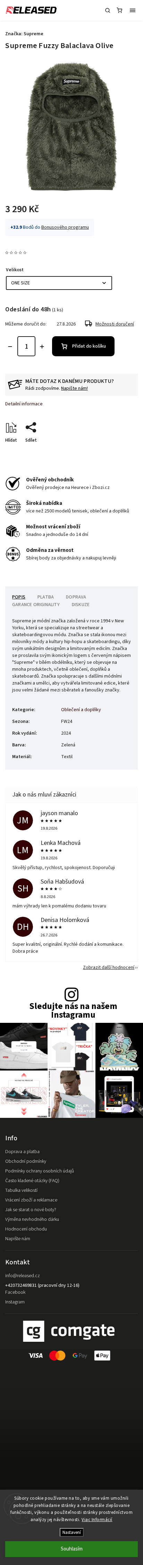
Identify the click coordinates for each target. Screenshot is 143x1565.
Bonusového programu (65, 227)
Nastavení (71, 1532)
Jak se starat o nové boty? (30, 1209)
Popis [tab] (18, 597)
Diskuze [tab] (81, 604)
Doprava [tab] (76, 597)
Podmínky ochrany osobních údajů (39, 1171)
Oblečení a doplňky (81, 709)
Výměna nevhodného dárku (32, 1219)
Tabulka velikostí (21, 1190)
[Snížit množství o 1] (10, 346)
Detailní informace (24, 403)
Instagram (15, 1302)
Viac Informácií (97, 1520)
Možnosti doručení (114, 324)
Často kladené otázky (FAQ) (32, 1180)
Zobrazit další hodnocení (108, 967)
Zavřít (121, 452)
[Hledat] (107, 10)
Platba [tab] (45, 597)
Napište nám (17, 1238)
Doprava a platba (22, 1151)
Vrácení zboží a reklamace (31, 1200)
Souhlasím (72, 1549)
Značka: (24, 33)
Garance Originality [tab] (36, 604)
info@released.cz (22, 1275)
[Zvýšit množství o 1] (42, 346)
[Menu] (133, 10)
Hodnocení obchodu (26, 1229)
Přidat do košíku (89, 346)
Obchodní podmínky (25, 1161)
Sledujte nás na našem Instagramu (73, 1010)
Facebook (15, 1292)
